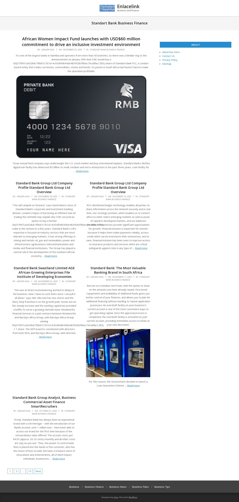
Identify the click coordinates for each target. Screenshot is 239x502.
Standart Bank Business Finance (107, 49)
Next (38, 471)
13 (29, 471)
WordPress (133, 497)
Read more (82, 171)
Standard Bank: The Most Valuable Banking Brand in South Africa (118, 270)
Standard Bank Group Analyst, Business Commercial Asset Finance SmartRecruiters (44, 401)
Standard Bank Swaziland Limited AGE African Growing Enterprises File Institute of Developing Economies (44, 272)
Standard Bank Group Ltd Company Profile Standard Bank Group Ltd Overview (44, 187)
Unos (116, 497)
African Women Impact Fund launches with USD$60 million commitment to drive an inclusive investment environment (81, 41)
